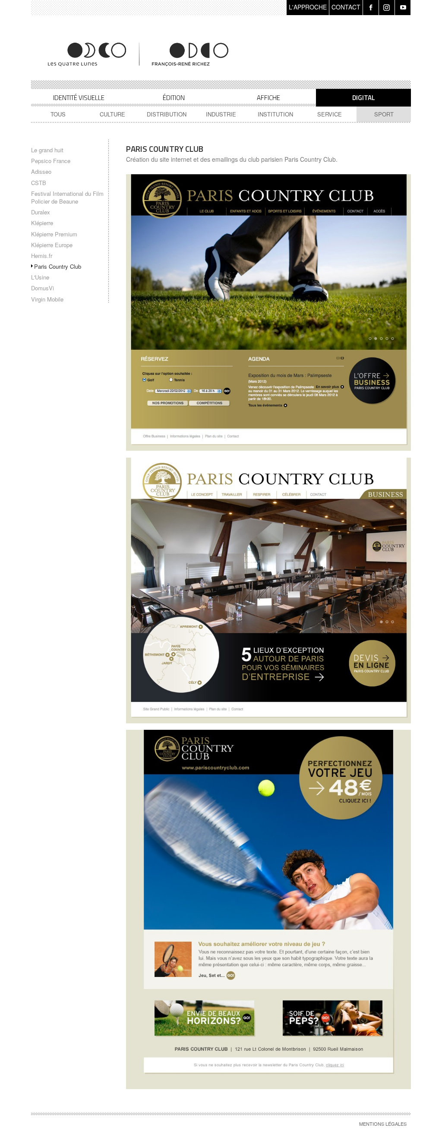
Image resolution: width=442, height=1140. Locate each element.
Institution (275, 114)
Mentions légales (383, 1123)
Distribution (166, 114)
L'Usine (40, 277)
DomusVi (42, 288)
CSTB (38, 183)
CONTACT (346, 7)
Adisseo (41, 171)
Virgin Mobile (47, 299)
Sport (384, 114)
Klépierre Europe (52, 245)
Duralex (40, 212)
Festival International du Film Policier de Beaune (67, 197)
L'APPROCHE (308, 7)
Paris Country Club (57, 266)
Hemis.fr (41, 255)
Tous (58, 114)
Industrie (221, 114)
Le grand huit (47, 150)
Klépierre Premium (54, 234)
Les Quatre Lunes (139, 54)
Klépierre (42, 223)
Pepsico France (50, 161)
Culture (112, 114)
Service (329, 114)
